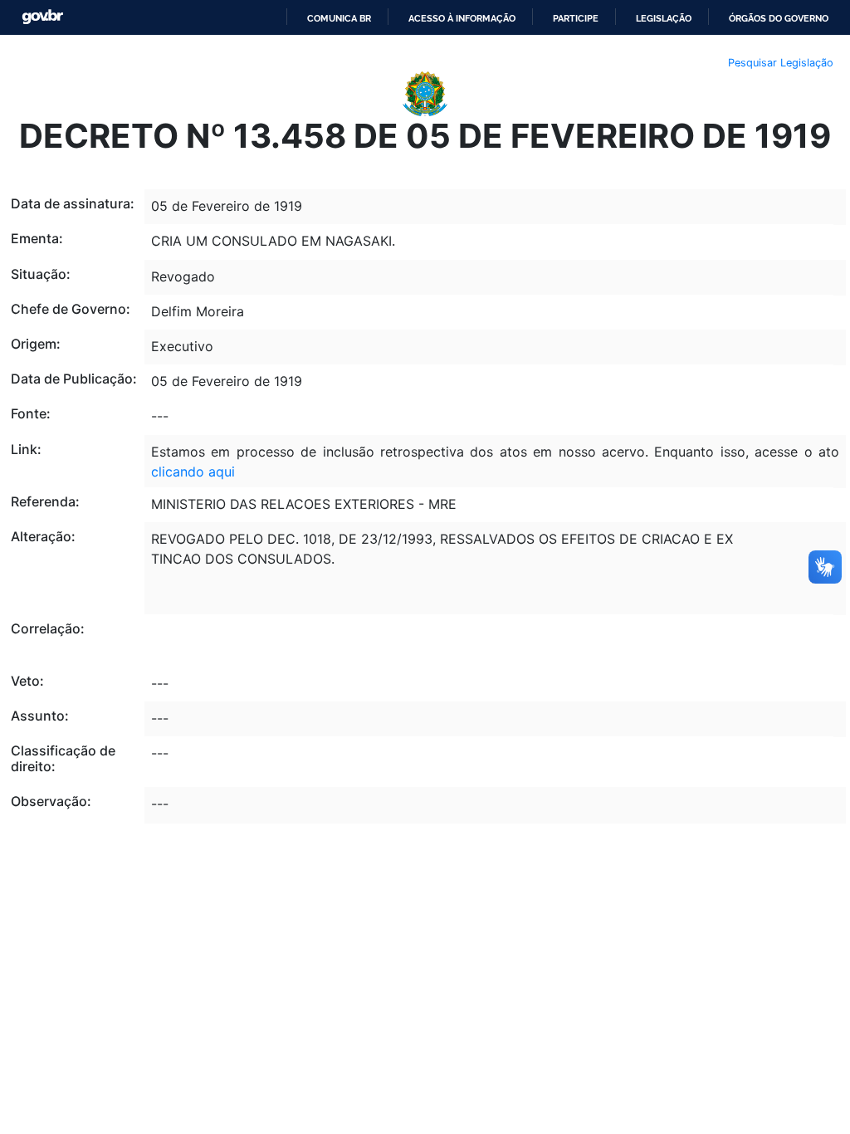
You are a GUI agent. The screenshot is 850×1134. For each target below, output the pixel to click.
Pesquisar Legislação (780, 62)
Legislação (663, 18)
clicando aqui (193, 471)
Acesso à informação (461, 18)
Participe (575, 18)
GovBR (42, 17)
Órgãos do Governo (778, 18)
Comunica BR (339, 18)
